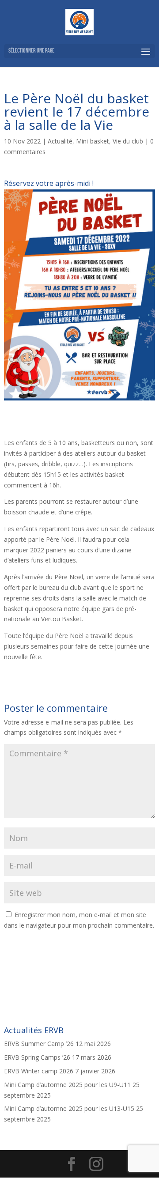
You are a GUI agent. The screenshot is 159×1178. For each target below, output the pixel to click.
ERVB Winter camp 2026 (38, 1071)
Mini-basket (92, 141)
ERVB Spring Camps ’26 (37, 1057)
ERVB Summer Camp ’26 (39, 1043)
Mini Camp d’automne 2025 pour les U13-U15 (69, 1108)
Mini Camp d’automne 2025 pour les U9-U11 (67, 1084)
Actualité (60, 141)
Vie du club (128, 141)
